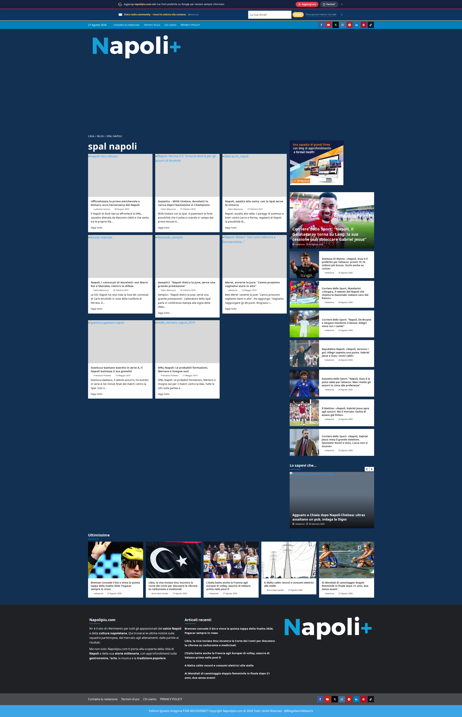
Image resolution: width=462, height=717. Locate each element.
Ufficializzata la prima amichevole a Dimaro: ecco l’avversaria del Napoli (115, 203)
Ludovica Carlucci (102, 209)
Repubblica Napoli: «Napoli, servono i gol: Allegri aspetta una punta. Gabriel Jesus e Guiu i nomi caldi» (345, 352)
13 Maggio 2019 (249, 290)
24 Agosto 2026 (345, 302)
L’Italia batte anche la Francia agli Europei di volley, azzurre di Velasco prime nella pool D (228, 586)
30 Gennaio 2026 (316, 523)
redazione (232, 290)
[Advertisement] (231, 93)
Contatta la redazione (127, 25)
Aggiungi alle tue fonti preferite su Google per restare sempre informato (174, 4)
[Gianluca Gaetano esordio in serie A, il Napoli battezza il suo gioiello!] (120, 341)
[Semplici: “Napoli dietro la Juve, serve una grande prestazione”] (187, 256)
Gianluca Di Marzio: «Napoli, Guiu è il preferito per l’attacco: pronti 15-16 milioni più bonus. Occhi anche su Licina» (345, 263)
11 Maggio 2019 (190, 375)
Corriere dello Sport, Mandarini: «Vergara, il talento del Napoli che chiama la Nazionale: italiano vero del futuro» (345, 293)
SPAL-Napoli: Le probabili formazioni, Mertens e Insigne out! (183, 369)
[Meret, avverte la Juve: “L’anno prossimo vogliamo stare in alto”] (254, 256)
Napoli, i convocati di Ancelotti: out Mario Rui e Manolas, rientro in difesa (119, 284)
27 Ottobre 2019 (187, 209)
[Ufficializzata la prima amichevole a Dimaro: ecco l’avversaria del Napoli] (120, 175)
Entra (298, 14)
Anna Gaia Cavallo (159, 593)
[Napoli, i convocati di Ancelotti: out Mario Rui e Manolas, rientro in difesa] (120, 256)
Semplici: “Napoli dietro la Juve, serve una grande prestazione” (186, 284)
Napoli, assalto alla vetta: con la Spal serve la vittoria (254, 203)
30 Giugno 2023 (121, 209)
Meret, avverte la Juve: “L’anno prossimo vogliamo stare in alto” (252, 284)
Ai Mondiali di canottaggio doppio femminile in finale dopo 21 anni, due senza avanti (345, 586)
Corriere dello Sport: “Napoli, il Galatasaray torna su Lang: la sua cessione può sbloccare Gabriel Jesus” (329, 234)
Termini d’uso (152, 25)
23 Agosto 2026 (345, 330)
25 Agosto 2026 (345, 272)
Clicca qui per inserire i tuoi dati (321, 14)
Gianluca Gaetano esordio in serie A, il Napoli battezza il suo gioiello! (117, 369)
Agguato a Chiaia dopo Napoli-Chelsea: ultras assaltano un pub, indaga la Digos (328, 517)
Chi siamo (170, 25)
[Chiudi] (342, 4)
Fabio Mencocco (168, 209)
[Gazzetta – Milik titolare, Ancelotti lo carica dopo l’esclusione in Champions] (187, 175)
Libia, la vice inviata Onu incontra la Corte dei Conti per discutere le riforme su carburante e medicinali (173, 586)
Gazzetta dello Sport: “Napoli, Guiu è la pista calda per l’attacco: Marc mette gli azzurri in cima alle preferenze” (346, 382)
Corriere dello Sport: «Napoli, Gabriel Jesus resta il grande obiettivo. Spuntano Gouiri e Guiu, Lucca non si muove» (345, 441)
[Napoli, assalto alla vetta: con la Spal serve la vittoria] (254, 175)
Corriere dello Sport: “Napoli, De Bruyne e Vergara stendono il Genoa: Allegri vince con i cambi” (346, 323)
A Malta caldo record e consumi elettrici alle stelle (289, 584)
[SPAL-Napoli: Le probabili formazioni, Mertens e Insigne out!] (187, 341)
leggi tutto (96, 227)
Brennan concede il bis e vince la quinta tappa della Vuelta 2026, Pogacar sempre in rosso (115, 586)
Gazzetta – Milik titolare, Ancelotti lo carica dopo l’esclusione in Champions (184, 203)
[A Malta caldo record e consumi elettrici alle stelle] (288, 560)
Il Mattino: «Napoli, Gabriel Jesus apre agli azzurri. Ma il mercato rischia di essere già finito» (345, 411)
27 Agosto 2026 (114, 593)
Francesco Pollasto (102, 375)
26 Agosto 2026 (316, 244)
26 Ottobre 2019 (120, 290)
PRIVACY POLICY (190, 25)
